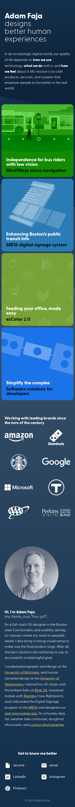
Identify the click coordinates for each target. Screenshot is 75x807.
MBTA (33, 707)
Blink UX (41, 690)
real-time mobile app (21, 713)
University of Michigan (22, 672)
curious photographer (47, 724)
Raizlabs (30, 696)
